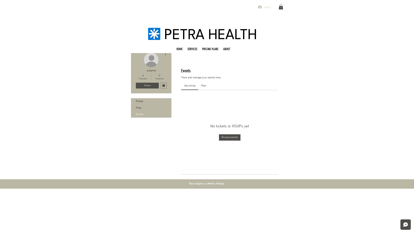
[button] (281, 6)
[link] (189, 85)
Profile (139, 101)
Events (139, 114)
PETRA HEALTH (210, 35)
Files (138, 108)
